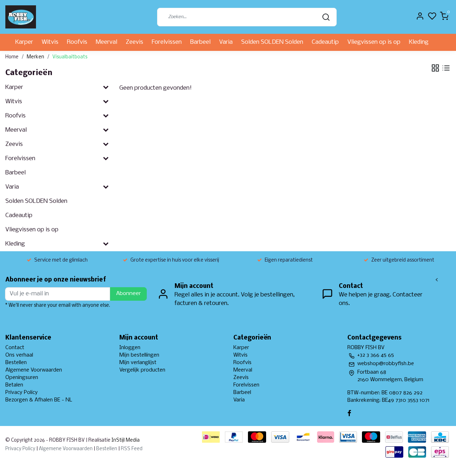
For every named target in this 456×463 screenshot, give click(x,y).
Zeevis (134, 42)
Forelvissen (167, 42)
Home (12, 57)
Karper (24, 42)
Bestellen (16, 362)
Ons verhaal (19, 355)
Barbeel (200, 42)
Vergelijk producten (142, 370)
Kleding (419, 42)
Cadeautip (325, 42)
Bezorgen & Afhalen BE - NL (38, 400)
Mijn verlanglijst (137, 362)
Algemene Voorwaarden (33, 370)
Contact (14, 348)
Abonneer (128, 293)
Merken (35, 57)
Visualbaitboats (69, 57)
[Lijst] (446, 68)
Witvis (50, 42)
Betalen (14, 385)
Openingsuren (21, 377)
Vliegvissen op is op (373, 42)
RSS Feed (131, 449)
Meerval (106, 42)
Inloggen (129, 348)
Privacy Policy (21, 392)
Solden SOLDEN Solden (272, 42)
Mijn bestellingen (139, 355)
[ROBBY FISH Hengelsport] (20, 16)
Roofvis (77, 42)
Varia (226, 42)
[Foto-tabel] (435, 68)
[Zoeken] (326, 17)
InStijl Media (125, 440)
